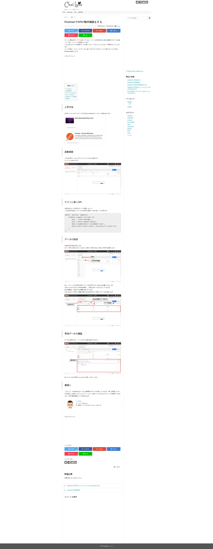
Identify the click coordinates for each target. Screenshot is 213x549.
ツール (118, 26)
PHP (64, 12)
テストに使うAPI (70, 92)
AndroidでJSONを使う (134, 80)
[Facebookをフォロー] (140, 2)
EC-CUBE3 (130, 122)
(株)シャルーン (109, 546)
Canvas (129, 120)
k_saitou (117, 466)
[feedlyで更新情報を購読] (143, 2)
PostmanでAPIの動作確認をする (137, 84)
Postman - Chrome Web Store (84, 133)
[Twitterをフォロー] (137, 2)
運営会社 (80, 12)
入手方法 (68, 89)
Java (128, 124)
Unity (75, 12)
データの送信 (69, 94)
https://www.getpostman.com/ (84, 118)
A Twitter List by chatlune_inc (134, 71)
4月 (130, 103)
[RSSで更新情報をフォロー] (146, 2)
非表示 (72, 85)
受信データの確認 (70, 96)
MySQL (129, 128)
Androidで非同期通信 (73, 490)
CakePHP (130, 118)
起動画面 (68, 91)
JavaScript (69, 12)
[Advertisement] (78, 68)
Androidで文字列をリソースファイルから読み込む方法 (83, 485)
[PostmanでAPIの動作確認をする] (113, 31)
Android (129, 115)
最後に (67, 98)
